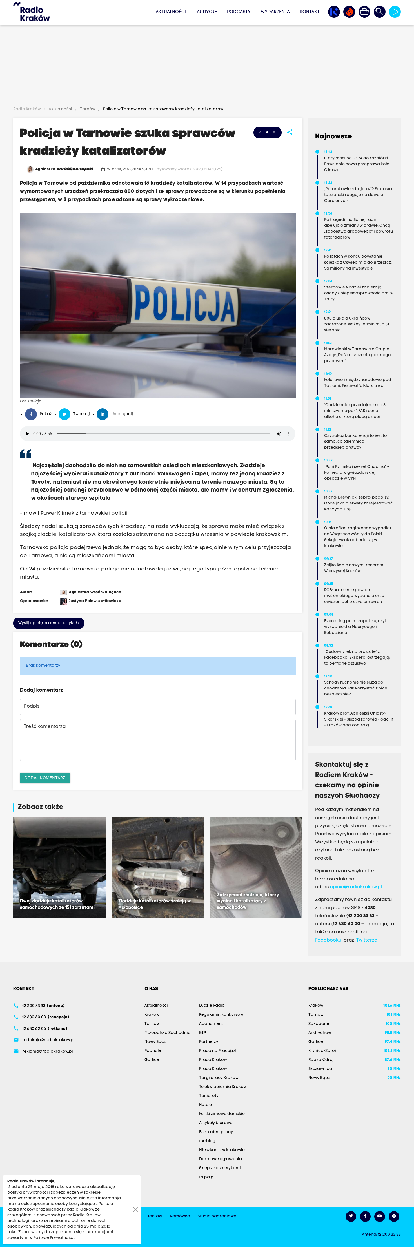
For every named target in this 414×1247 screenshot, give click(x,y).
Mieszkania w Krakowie (222, 1150)
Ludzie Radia (212, 1006)
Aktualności (171, 12)
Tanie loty (209, 1096)
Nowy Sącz (155, 1042)
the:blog (207, 1141)
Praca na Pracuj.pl (217, 1051)
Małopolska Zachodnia (167, 1033)
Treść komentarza (45, 726)
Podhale (152, 1051)
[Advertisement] (207, 66)
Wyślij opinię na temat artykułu (48, 623)
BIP (202, 1033)
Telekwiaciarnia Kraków (223, 1087)
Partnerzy (208, 1042)
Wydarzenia (275, 12)
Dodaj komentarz (45, 777)
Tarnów (87, 109)
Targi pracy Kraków (219, 1078)
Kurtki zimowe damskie (222, 1114)
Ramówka (180, 1216)
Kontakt (310, 12)
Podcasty (239, 12)
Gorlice (151, 1060)
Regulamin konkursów (221, 1015)
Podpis (31, 706)
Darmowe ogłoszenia (220, 1159)
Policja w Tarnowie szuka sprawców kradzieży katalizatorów (162, 109)
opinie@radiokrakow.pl (356, 887)
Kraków (151, 1015)
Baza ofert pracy (216, 1132)
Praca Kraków (213, 1060)
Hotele (205, 1105)
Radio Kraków (27, 109)
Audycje (207, 12)
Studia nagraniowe (217, 1216)
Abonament (211, 1024)
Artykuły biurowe (215, 1123)
